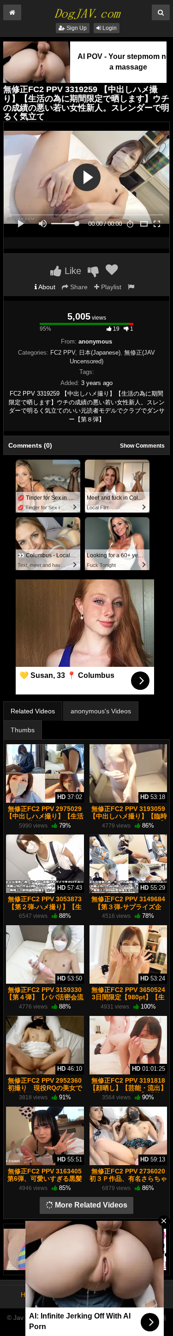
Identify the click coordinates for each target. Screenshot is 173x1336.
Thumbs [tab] (23, 730)
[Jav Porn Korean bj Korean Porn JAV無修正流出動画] (86, 11)
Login (109, 28)
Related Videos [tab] (33, 711)
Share (78, 287)
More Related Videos (90, 1205)
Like (71, 271)
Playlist (110, 287)
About (46, 287)
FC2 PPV (62, 352)
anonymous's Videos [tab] (101, 711)
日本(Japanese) (99, 352)
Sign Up (76, 28)
